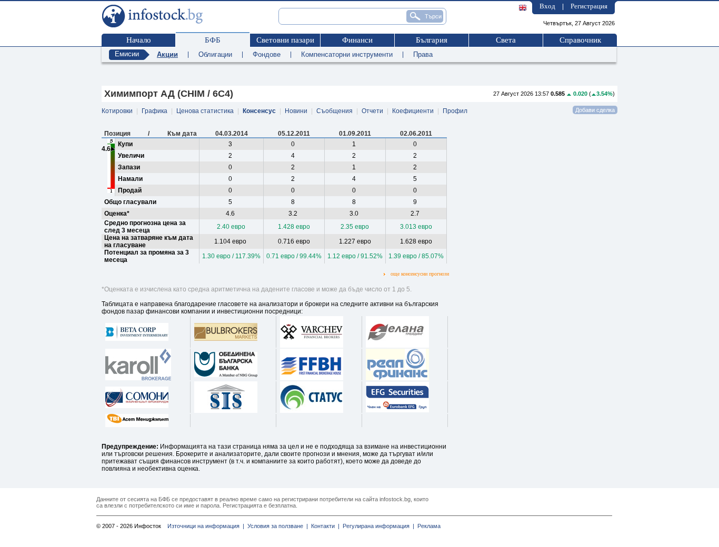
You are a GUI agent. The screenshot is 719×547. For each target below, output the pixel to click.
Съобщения (334, 111)
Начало (138, 40)
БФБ (213, 40)
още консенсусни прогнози (420, 274)
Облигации (215, 54)
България (431, 40)
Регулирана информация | (376, 526)
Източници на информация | (205, 526)
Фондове (267, 54)
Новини (296, 111)
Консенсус (259, 111)
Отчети (372, 111)
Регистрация (589, 6)
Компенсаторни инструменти (347, 54)
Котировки (117, 111)
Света (506, 40)
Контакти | (323, 526)
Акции (167, 54)
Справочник (580, 40)
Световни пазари (285, 40)
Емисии (127, 54)
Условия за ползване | (276, 526)
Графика (154, 111)
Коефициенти (413, 111)
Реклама (427, 526)
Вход (547, 6)
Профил (455, 111)
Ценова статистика (205, 111)
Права (423, 54)
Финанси (357, 40)
